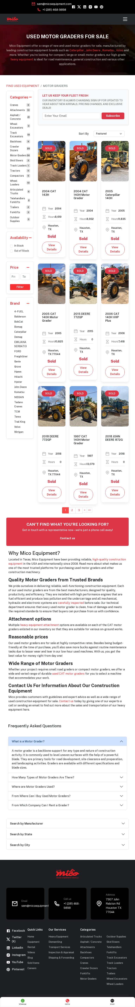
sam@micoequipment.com (54, 4)
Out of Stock (21, 250)
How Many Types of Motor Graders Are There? (43, 777)
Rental (31, 947)
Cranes (19, 105)
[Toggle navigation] (125, 19)
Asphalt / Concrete (20, 117)
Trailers (19, 207)
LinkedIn (17, 947)
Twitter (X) (17, 939)
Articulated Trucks (19, 191)
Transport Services (59, 947)
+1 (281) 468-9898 (54, 9)
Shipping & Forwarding (61, 957)
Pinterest (18, 969)
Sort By (84, 133)
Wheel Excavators (19, 126)
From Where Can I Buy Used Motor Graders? (41, 796)
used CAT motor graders (68, 673)
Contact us (67, 538)
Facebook (18, 930)
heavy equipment (22, 59)
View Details (52, 247)
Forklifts (19, 212)
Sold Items (33, 963)
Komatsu (108, 50)
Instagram (19, 955)
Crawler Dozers (20, 148)
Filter (20, 287)
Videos (31, 952)
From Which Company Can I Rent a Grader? (40, 805)
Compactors (19, 175)
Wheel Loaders (20, 182)
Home (30, 936)
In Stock (19, 245)
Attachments (20, 110)
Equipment (33, 941)
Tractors (19, 170)
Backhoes (19, 141)
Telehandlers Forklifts (20, 200)
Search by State (21, 834)
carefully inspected (71, 603)
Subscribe (113, 115)
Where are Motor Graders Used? (33, 786)
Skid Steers (19, 160)
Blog (30, 957)
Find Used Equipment (22, 86)
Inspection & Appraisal (61, 952)
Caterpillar (77, 50)
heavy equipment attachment (39, 625)
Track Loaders (19, 165)
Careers (31, 968)
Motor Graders (20, 155)
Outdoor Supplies (19, 219)
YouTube (17, 962)
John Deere (93, 50)
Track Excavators (20, 134)
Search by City (20, 845)
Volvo (120, 50)
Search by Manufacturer (26, 823)
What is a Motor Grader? (28, 741)
